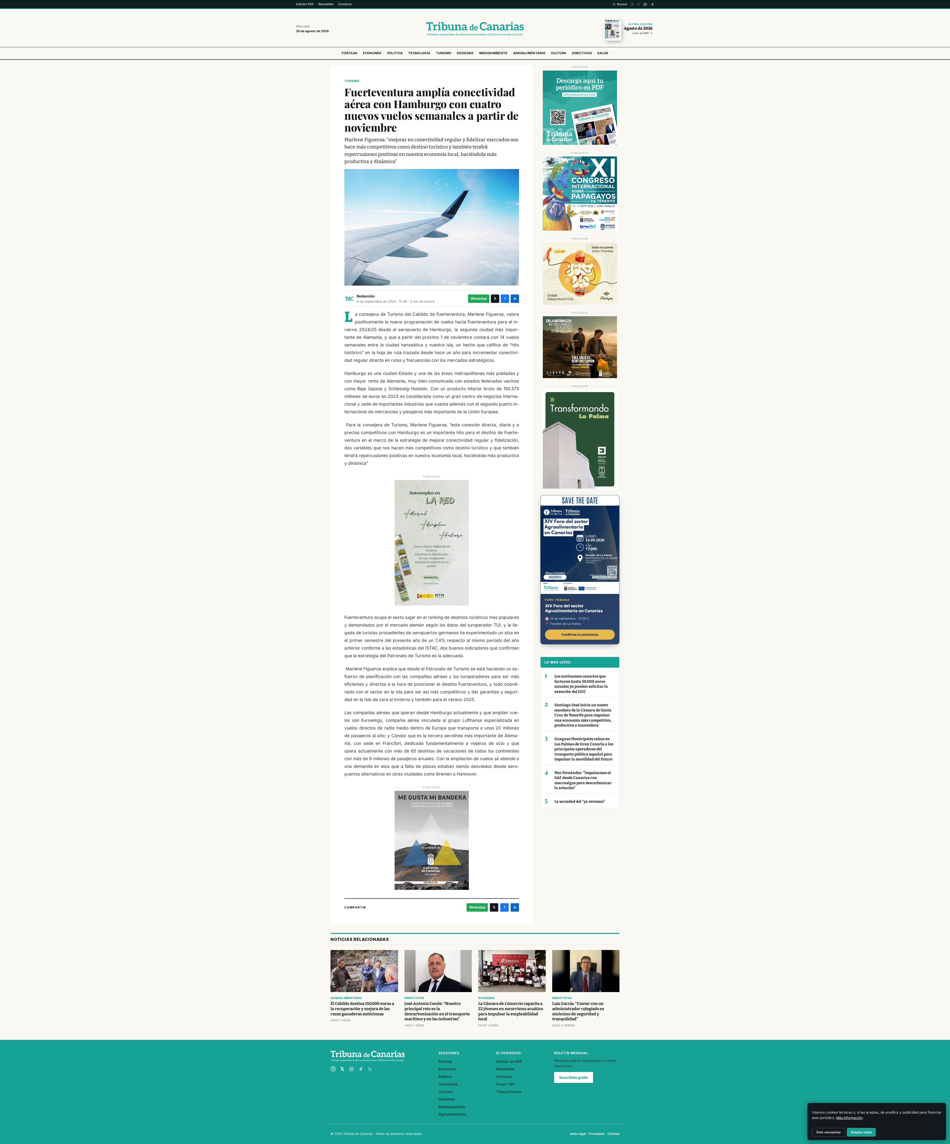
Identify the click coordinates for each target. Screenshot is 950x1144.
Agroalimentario (529, 53)
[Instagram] (645, 4)
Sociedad (465, 53)
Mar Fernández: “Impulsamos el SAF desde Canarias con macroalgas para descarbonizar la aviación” (583, 780)
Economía (372, 53)
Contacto (345, 4)
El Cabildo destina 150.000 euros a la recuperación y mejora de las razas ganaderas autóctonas (362, 1008)
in (515, 298)
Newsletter (326, 4)
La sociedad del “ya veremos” (579, 801)
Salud (602, 53)
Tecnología (419, 53)
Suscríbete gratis (573, 1077)
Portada (349, 53)
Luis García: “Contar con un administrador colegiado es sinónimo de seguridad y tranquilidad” (578, 1011)
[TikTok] (652, 4)
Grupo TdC (505, 1084)
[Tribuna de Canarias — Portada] (475, 29)
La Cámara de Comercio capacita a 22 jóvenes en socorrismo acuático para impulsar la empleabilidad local (510, 1011)
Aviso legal (578, 1134)
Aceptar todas (861, 1132)
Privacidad (596, 1134)
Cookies (613, 1134)
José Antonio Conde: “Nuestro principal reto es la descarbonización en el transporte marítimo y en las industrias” (437, 1011)
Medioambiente (493, 53)
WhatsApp (479, 298)
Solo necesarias (828, 1132)
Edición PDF (305, 4)
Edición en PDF (509, 1061)
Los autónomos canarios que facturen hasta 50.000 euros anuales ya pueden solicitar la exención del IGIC (581, 684)
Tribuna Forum (509, 1092)
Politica (395, 53)
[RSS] (370, 1069)
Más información (849, 1118)
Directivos (582, 53)
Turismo (443, 53)
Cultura (558, 53)
